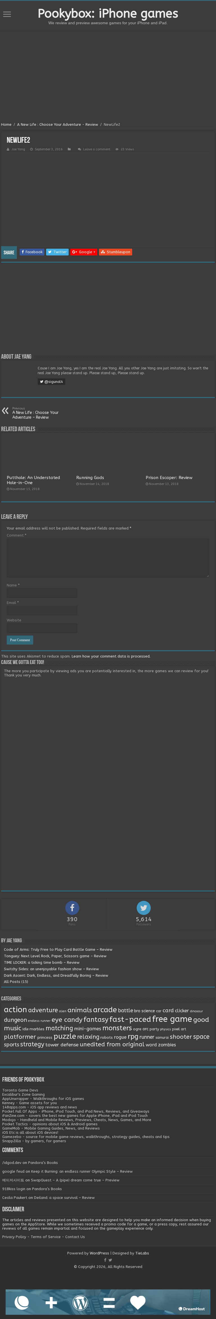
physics (165, 1029)
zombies (167, 1044)
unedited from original (112, 1044)
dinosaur (196, 1011)
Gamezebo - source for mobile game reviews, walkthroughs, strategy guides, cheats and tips (86, 1137)
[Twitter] (110, 1260)
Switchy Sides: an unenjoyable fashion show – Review (51, 969)
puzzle (64, 1036)
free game (172, 1019)
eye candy (66, 1020)
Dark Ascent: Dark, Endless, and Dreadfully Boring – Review (56, 975)
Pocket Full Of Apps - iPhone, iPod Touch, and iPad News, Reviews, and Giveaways (75, 1111)
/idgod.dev (11, 1163)
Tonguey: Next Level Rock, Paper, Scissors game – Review (55, 956)
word (151, 1044)
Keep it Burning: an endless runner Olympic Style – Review (82, 1171)
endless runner (39, 1021)
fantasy (96, 1020)
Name (13, 585)
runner (147, 1037)
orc (145, 1029)
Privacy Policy (14, 1237)
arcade (105, 1009)
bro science (144, 1011)
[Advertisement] (108, 77)
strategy (32, 1044)
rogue (120, 1037)
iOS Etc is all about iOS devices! (30, 1132)
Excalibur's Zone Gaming (23, 1094)
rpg (133, 1036)
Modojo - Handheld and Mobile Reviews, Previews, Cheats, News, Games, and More (76, 1120)
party (154, 1029)
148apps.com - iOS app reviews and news (39, 1107)
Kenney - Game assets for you (29, 1103)
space (201, 1036)
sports (11, 1045)
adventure (43, 1010)
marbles (37, 1029)
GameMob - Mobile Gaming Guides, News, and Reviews (51, 1128)
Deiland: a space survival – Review (64, 1198)
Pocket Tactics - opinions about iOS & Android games (50, 1124)
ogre (137, 1029)
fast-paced (130, 1019)
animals (80, 1010)
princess (44, 1037)
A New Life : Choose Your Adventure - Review (57, 124)
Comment (16, 535)
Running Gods (90, 477)
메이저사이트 (13, 1180)
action (15, 1009)
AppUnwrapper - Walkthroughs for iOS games (43, 1099)
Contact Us (75, 1237)
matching (59, 1028)
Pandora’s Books (43, 1163)
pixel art (179, 1029)
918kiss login (13, 1189)
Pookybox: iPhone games (108, 13)
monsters (117, 1028)
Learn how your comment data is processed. (111, 656)
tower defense (61, 1045)
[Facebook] (105, 1260)
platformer (20, 1036)
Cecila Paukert (14, 1198)
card (168, 1010)
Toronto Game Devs (20, 1090)
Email (13, 603)
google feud (13, 1171)
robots (106, 1037)
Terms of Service (46, 1237)
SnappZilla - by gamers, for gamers (34, 1141)
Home (6, 124)
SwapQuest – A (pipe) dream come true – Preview (75, 1180)
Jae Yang (18, 149)
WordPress (99, 1253)
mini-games (87, 1028)
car (158, 1011)
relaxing (88, 1036)
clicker (182, 1010)
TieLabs (142, 1253)
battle (125, 1010)
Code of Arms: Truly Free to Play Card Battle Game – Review (58, 949)
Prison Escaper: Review (169, 477)
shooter (181, 1036)
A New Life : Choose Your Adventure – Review (35, 413)
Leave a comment (96, 149)
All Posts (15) (16, 982)
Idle (25, 1029)
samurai (162, 1038)
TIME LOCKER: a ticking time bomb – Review (42, 962)
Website (14, 620)
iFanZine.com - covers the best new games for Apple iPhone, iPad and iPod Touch (75, 1115)
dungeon (15, 1020)
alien (62, 1011)
